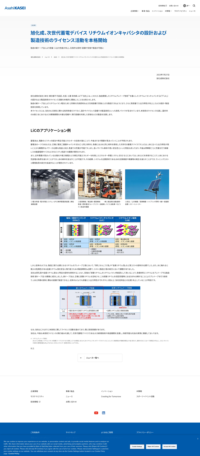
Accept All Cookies (169, 446)
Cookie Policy (13, 453)
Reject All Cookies (153, 446)
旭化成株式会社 (36, 57)
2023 (55, 57)
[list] (100, 25)
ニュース (47, 57)
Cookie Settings (137, 446)
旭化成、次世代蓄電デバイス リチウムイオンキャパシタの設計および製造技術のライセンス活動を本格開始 (92, 57)
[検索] (194, 5)
